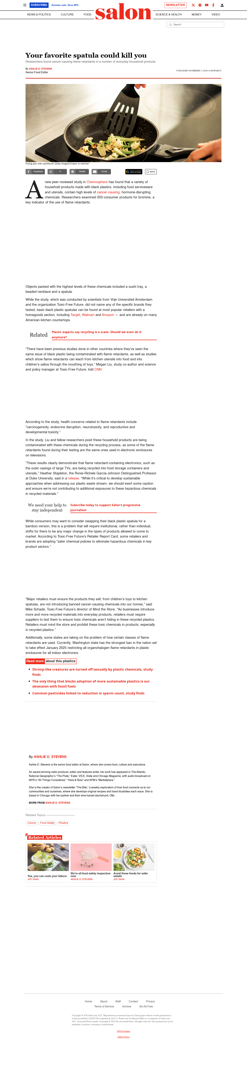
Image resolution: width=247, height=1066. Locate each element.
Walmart (88, 315)
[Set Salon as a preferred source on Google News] (133, 171)
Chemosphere (97, 182)
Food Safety (47, 823)
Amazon (108, 315)
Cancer (31, 823)
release (73, 478)
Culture (67, 14)
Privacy (150, 1001)
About (103, 1001)
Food (87, 14)
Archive (126, 1006)
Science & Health (169, 14)
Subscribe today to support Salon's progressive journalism (105, 507)
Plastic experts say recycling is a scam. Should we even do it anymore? (96, 334)
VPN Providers (123, 1032)
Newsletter (175, 5)
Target (75, 315)
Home (88, 1001)
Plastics (63, 823)
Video (216, 14)
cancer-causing (108, 192)
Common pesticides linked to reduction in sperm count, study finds (88, 693)
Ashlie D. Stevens (40, 69)
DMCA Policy (124, 1037)
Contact (133, 1001)
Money (197, 14)
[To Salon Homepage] (123, 11)
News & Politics (39, 14)
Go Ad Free (146, 1006)
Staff (118, 1001)
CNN (97, 369)
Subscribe (39, 5)
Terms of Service (104, 1006)
